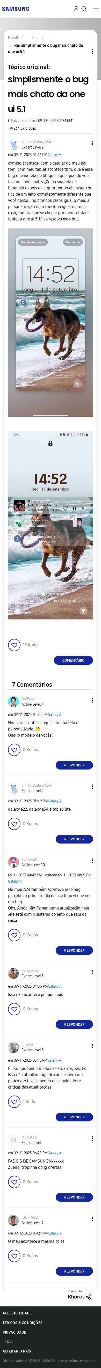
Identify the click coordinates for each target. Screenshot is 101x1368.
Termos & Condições (23, 1323)
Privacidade (14, 1332)
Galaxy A (54, 155)
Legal (8, 1342)
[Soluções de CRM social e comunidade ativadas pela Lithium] (79, 1295)
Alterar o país (17, 1351)
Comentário (73, 660)
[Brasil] (15, 8)
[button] (84, 143)
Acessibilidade (17, 1313)
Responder (74, 765)
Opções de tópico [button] (83, 51)
